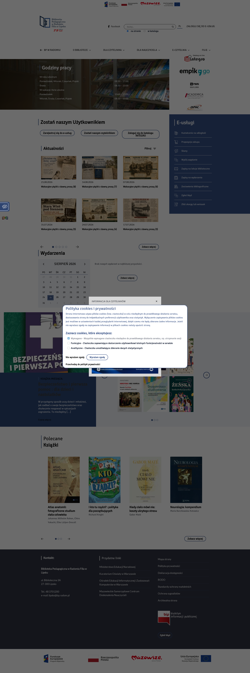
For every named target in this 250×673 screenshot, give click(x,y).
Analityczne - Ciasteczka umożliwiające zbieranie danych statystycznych (107, 348)
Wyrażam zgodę (97, 357)
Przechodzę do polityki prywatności (83, 364)
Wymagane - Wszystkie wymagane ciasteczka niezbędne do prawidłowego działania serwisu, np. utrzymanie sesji (126, 338)
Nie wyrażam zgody (75, 357)
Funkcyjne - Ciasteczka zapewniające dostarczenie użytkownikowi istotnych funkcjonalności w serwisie (122, 343)
